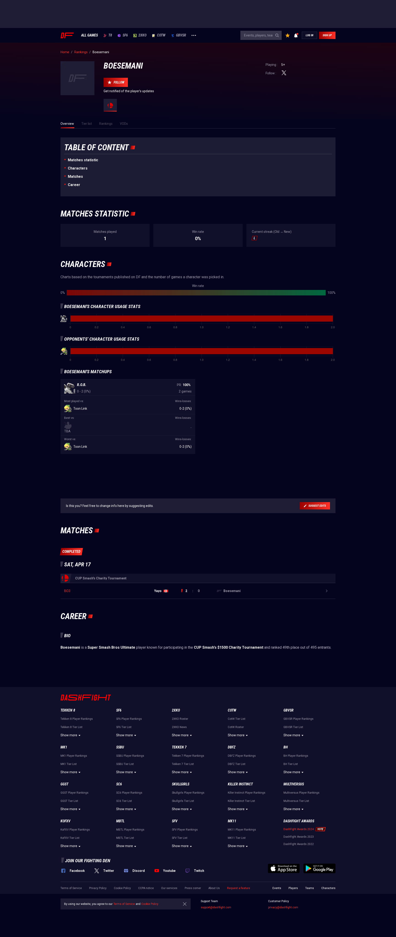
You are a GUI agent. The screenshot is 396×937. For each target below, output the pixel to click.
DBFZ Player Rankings (242, 755)
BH (285, 747)
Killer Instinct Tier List (241, 801)
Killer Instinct (240, 784)
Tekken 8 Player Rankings (76, 718)
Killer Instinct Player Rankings (246, 792)
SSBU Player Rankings (130, 755)
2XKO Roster (180, 718)
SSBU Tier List (125, 764)
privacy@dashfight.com (283, 907)
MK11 (232, 821)
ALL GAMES (89, 35)
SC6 (119, 784)
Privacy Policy (98, 888)
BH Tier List (290, 764)
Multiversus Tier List (296, 801)
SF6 (125, 35)
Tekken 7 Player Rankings (188, 755)
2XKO (142, 35)
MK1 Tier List (68, 764)
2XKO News (179, 727)
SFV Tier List (179, 838)
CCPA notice (146, 888)
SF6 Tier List (124, 727)
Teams (309, 888)
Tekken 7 (179, 747)
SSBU (120, 747)
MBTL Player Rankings (130, 829)
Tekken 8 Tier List (71, 727)
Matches (75, 176)
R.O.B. (81, 385)
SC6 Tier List (124, 801)
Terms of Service (71, 888)
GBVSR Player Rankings (298, 718)
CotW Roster (236, 727)
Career (74, 185)
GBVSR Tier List (293, 727)
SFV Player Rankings (185, 829)
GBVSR (181, 35)
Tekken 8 (67, 710)
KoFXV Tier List (70, 838)
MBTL (120, 821)
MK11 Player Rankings (242, 829)
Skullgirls (180, 784)
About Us (214, 888)
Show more (68, 735)
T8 (110, 35)
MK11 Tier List (237, 838)
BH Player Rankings (295, 755)
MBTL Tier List (125, 838)
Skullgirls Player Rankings (188, 792)
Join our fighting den (87, 860)
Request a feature (238, 888)
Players (293, 888)
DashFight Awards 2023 (298, 836)
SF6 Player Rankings (129, 718)
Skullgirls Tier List (183, 801)
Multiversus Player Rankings (301, 792)
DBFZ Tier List (236, 764)
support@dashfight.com (216, 907)
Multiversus (293, 784)
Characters (78, 168)
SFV (174, 821)
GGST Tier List (69, 801)
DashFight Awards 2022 (298, 844)
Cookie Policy (122, 888)
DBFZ (231, 747)
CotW (161, 35)
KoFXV (65, 821)
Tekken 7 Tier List (183, 764)
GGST (64, 784)
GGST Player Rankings (74, 792)
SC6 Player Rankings (129, 792)
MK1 (63, 747)
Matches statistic (83, 160)
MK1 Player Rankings (73, 755)
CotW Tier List (236, 718)
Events (276, 888)
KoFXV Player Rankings (75, 829)
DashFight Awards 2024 (298, 829)
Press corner (193, 888)
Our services (169, 888)
